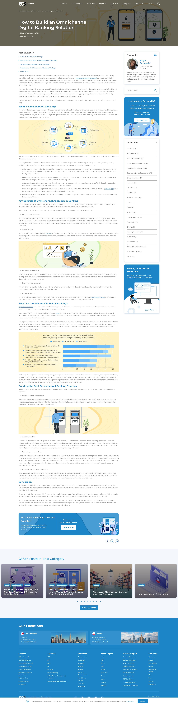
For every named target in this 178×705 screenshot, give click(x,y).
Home (20, 11)
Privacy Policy (130, 701)
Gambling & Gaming (82, 679)
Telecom (81, 683)
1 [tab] (81, 601)
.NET (102, 660)
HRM (48, 663)
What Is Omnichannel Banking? (31, 57)
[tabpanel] (22, 581)
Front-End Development (137, 168)
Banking (80, 670)
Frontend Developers (129, 657)
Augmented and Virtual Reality (57, 681)
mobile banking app (98, 297)
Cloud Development (25, 670)
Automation (132, 242)
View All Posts (89, 608)
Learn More (158, 310)
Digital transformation (26, 307)
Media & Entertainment (82, 674)
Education (81, 687)
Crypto (131, 227)
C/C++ (103, 663)
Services (64, 3)
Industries (91, 3)
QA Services (22, 684)
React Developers (128, 673)
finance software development (86, 78)
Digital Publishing (52, 673)
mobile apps (109, 189)
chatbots (49, 233)
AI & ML (131, 212)
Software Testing (134, 197)
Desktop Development (26, 663)
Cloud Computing (134, 178)
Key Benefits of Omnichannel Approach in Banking (38, 60)
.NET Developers (128, 679)
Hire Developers (130, 654)
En (149, 3)
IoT (48, 666)
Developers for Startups (130, 685)
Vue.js (102, 679)
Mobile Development (25, 666)
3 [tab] (87, 601)
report (58, 313)
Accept (142, 701)
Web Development (135, 158)
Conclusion (24, 71)
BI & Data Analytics (134, 251)
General (131, 148)
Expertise (103, 3)
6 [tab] (96, 601)
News (130, 207)
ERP (48, 660)
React (103, 676)
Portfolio (114, 3)
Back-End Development (136, 246)
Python (103, 670)
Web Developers (128, 663)
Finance (80, 666)
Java (102, 657)
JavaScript (104, 673)
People (151, 660)
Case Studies (152, 663)
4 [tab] (90, 601)
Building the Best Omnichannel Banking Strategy (37, 68)
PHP (102, 666)
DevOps (131, 202)
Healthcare (81, 660)
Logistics (81, 663)
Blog (150, 675)
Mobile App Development (138, 163)
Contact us (139, 3)
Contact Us (152, 684)
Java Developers (128, 676)
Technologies (77, 3)
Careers (151, 681)
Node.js (103, 682)
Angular (103, 685)
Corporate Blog (27, 11)
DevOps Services (24, 681)
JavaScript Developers (130, 670)
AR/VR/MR (132, 237)
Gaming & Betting (134, 217)
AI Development (24, 657)
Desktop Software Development (140, 173)
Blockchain (132, 222)
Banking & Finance (135, 232)
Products (131, 193)
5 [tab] (93, 601)
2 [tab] (84, 601)
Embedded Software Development (25, 674)
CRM (48, 657)
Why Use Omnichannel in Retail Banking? (35, 64)
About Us (151, 657)
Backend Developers (129, 660)
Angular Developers (129, 682)
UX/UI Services (23, 678)
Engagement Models (153, 671)
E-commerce (82, 657)
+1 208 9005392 (155, 696)
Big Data (131, 256)
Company (126, 3)
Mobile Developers (129, 666)
